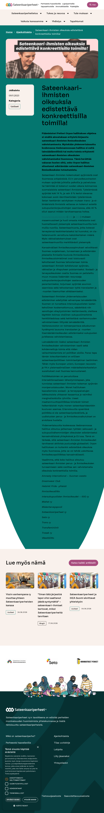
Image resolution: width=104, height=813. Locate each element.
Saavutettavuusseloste (76, 796)
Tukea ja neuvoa (55, 13)
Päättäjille (74, 6)
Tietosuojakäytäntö (12, 774)
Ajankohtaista (24, 32)
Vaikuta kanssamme (32, 21)
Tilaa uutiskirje (62, 742)
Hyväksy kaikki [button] (13, 800)
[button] (21, 806)
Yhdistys (56, 21)
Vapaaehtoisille (47, 6)
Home (9, 32)
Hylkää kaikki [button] (30, 800)
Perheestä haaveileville (51, 4)
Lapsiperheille (68, 4)
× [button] (38, 747)
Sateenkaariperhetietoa (25, 13)
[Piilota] (40, 13)
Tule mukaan (81, 13)
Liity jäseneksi (61, 756)
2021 (78, 216)
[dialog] (22, 777)
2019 (70, 216)
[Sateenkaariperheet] (22, 4)
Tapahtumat (76, 21)
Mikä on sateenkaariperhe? (20, 736)
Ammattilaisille (62, 6)
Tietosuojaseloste (51, 796)
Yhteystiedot (61, 762)
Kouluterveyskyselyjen (54, 216)
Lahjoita (58, 749)
